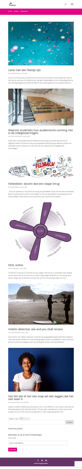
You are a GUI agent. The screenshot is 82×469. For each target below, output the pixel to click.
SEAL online (15, 265)
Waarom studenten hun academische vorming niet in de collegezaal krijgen (40, 131)
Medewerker (24, 11)
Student (16, 11)
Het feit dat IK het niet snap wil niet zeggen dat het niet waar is (40, 397)
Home (10, 11)
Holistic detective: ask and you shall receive (35, 329)
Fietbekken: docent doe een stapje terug (34, 184)
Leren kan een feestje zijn (24, 70)
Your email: (12, 438)
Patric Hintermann (16, 136)
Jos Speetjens (15, 187)
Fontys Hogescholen (41, 463)
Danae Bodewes (15, 73)
